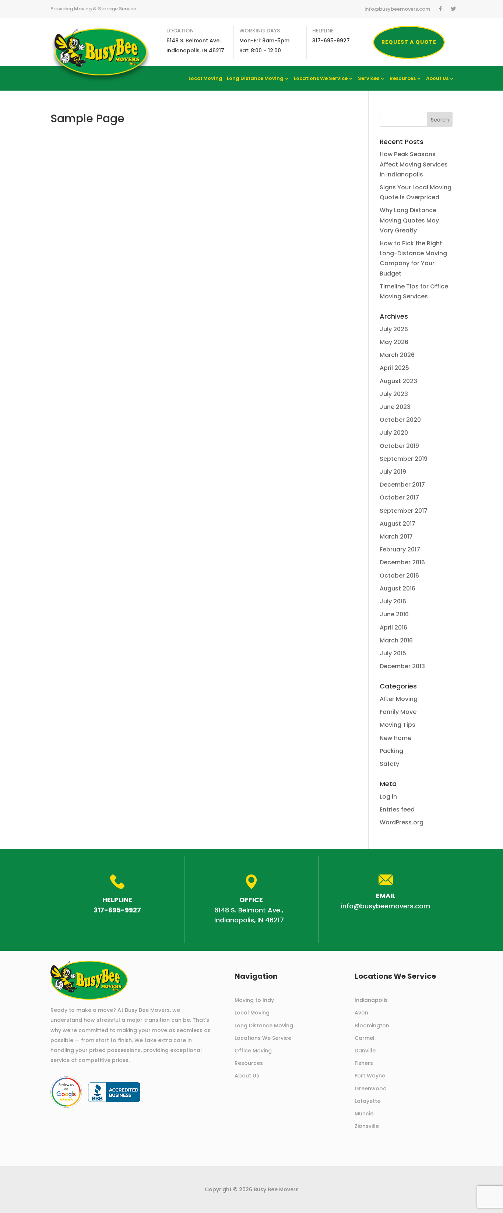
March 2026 (397, 355)
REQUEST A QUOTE (408, 42)
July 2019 (393, 471)
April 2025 (394, 368)
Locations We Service (321, 78)
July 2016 (393, 601)
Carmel (364, 1038)
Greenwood (371, 1088)
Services (368, 78)
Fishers (364, 1063)
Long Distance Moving (255, 78)
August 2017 (397, 523)
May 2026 (394, 342)
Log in (388, 796)
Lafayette (367, 1101)
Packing (391, 751)
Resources (403, 78)
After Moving (399, 699)
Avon (361, 1012)
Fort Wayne (370, 1075)
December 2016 (402, 562)
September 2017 (404, 510)
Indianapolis (371, 1000)
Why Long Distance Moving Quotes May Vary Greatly (409, 220)
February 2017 (400, 549)
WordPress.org (401, 822)
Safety (389, 764)
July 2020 (394, 432)
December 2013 (402, 666)
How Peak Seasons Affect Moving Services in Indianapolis (414, 164)
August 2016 (397, 588)
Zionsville (367, 1126)
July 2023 (394, 394)
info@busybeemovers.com (397, 10)
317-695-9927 (117, 910)
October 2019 (399, 446)
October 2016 (399, 575)
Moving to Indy (254, 1000)
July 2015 (393, 653)
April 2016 (393, 627)
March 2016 (396, 640)
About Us (437, 78)
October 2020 (400, 420)
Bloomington (372, 1025)
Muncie (364, 1113)
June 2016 (394, 614)
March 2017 (396, 536)
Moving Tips (397, 725)
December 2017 (402, 484)
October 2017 (399, 497)
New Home (395, 738)
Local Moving (205, 78)
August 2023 (398, 381)
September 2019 (404, 459)
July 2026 (394, 329)
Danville (365, 1050)
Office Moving (253, 1050)
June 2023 (395, 407)
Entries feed (397, 809)
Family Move (398, 712)
